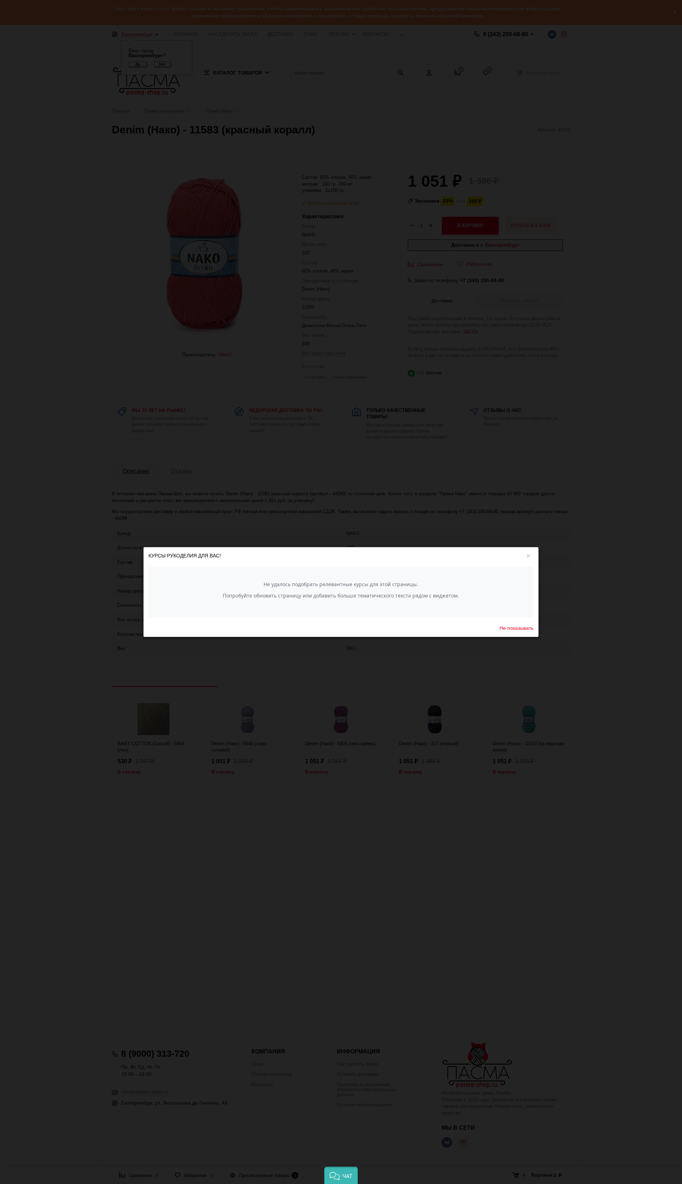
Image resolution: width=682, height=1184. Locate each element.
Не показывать (516, 627)
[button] (341, 1175)
